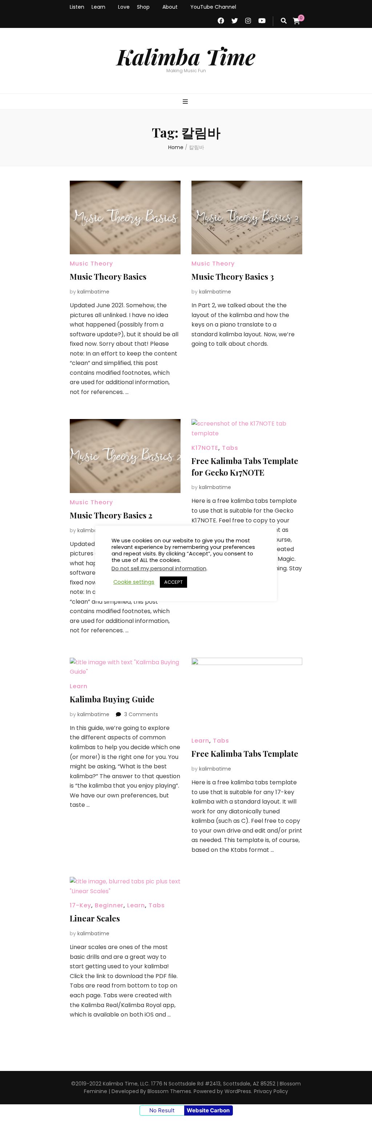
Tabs (230, 448)
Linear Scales (95, 918)
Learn (98, 7)
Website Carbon (208, 1110)
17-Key (80, 905)
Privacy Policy (271, 1091)
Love (124, 7)
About (170, 7)
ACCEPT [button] (173, 582)
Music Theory (91, 263)
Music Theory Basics (108, 276)
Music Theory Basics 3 (232, 276)
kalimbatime (93, 291)
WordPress (238, 1091)
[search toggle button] (284, 21)
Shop (143, 7)
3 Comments (141, 714)
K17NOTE (204, 448)
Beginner (109, 905)
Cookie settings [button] (133, 582)
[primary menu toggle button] (186, 102)
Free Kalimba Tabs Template (244, 753)
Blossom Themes (169, 1091)
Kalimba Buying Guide (112, 699)
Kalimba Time (186, 56)
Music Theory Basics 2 (111, 515)
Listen (77, 7)
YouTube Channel (213, 7)
